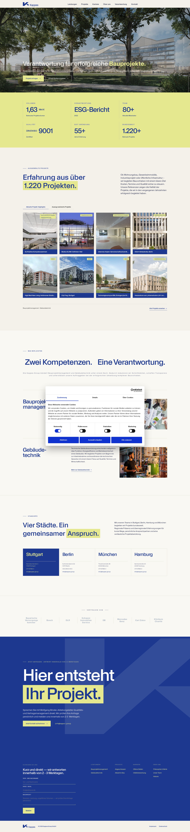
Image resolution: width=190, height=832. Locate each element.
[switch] (82, 431)
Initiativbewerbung (139, 773)
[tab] (36, 207)
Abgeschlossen (120, 769)
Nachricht (27, 794)
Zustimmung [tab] (62, 397)
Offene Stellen (138, 769)
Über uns (107, 4)
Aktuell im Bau (120, 773)
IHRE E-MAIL (27, 786)
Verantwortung (121, 4)
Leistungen (72, 4)
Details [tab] (95, 397)
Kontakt (134, 4)
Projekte (84, 4)
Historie (156, 776)
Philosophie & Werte (160, 769)
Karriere (95, 4)
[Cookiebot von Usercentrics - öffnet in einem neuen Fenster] (132, 390)
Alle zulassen (126, 440)
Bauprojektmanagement (99, 769)
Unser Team (157, 773)
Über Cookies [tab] (128, 397)
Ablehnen (63, 440)
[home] (30, 4)
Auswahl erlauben (95, 440)
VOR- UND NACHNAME (30, 778)
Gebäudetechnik (96, 773)
